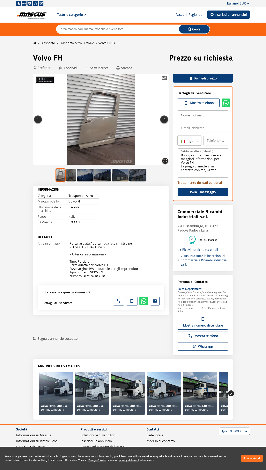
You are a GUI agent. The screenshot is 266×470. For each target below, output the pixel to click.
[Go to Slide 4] (102, 175)
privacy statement (129, 460)
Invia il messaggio (203, 192)
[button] (42, 68)
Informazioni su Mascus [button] (33, 435)
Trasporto (47, 43)
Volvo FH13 (106, 43)
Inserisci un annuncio (96, 441)
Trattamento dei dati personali (200, 182)
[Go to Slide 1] (61, 175)
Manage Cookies (97, 460)
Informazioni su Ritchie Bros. (37, 441)
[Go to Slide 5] (120, 175)
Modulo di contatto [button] (161, 441)
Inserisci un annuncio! (231, 14)
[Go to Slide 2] (71, 175)
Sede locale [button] (155, 435)
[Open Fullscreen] (165, 161)
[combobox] (222, 431)
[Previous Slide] (38, 119)
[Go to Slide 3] (85, 175)
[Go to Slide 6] (137, 175)
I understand (252, 458)
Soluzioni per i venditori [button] (98, 435)
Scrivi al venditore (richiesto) (197, 151)
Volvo (90, 43)
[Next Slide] (164, 119)
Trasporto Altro (70, 43)
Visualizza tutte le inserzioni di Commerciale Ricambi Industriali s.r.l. (204, 260)
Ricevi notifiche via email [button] (200, 249)
